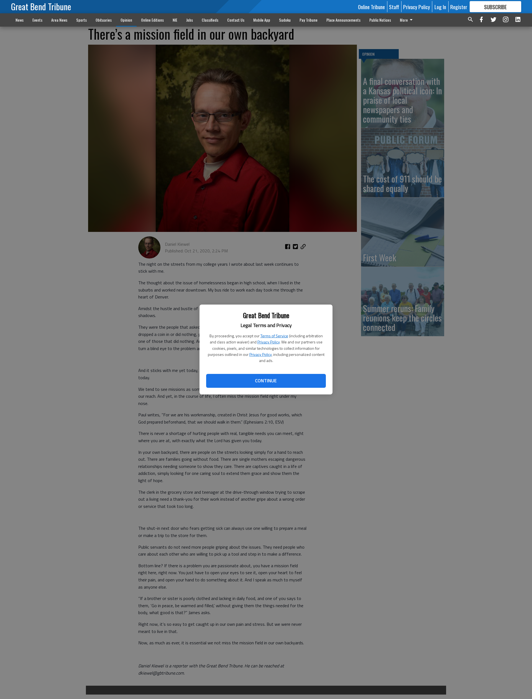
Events (37, 20)
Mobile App (261, 20)
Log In (440, 6)
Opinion (126, 20)
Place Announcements (343, 20)
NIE (175, 20)
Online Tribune (371, 6)
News (20, 20)
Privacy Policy (268, 342)
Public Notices (380, 20)
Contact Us (235, 20)
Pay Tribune (309, 20)
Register (458, 6)
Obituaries (104, 20)
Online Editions (152, 20)
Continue (266, 380)
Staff (394, 6)
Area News (59, 20)
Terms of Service (274, 336)
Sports (81, 20)
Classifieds (210, 20)
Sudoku (285, 20)
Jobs (189, 20)
